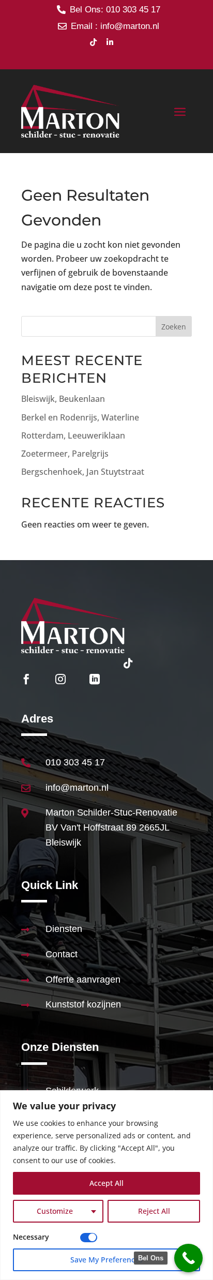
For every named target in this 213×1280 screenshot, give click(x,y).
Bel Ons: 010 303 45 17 (115, 9)
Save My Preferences (106, 1259)
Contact (61, 954)
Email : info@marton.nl (115, 26)
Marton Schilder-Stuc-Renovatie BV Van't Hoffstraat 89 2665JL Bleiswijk (111, 827)
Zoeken (173, 327)
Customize (55, 1211)
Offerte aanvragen (82, 979)
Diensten (63, 929)
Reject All (154, 1211)
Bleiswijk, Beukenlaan (63, 398)
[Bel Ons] (188, 1258)
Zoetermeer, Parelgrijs (65, 453)
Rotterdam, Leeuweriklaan (73, 435)
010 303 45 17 (75, 762)
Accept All (106, 1183)
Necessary (31, 1237)
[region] (106, 1185)
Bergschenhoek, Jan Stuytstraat (82, 471)
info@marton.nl (77, 787)
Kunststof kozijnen (83, 1004)
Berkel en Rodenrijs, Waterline (80, 417)
